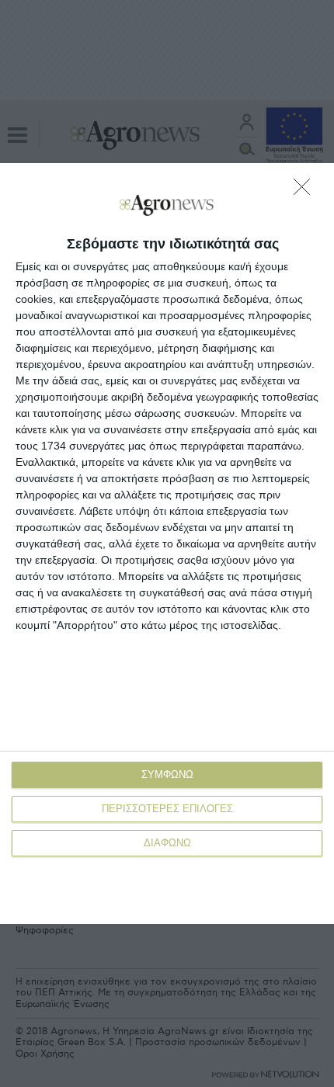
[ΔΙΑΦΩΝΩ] (306, 191)
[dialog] (167, 543)
